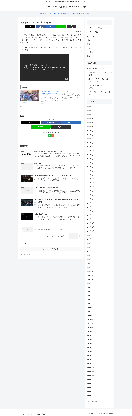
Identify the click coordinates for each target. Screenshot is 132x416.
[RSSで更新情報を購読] (52, 135)
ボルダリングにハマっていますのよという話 (99, 93)
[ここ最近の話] (29, 95)
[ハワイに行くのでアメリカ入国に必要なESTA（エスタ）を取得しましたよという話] (51, 97)
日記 (23, 115)
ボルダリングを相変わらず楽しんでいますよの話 (99, 87)
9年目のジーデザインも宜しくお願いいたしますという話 (99, 80)
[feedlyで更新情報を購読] (49, 135)
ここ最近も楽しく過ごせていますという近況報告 (99, 74)
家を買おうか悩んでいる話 (95, 68)
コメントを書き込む (51, 249)
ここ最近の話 (24, 102)
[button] (71, 26)
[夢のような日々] (72, 95)
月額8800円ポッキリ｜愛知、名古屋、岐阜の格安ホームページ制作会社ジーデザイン (66, 13)
